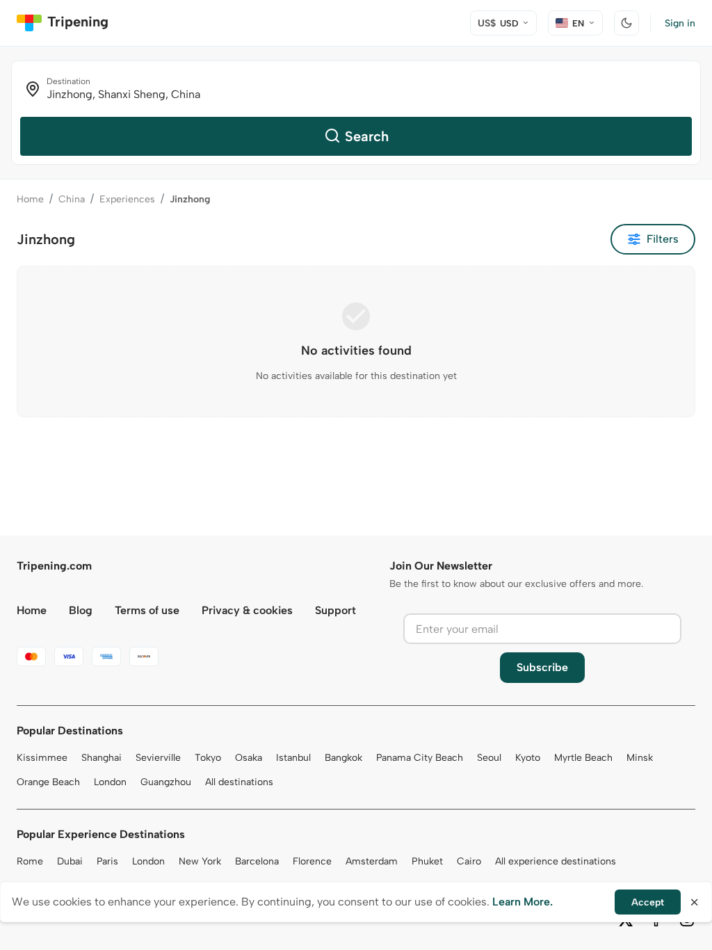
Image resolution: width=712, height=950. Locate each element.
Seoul (489, 758)
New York (200, 861)
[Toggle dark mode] (626, 22)
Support (335, 610)
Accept (647, 902)
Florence (312, 861)
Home (30, 199)
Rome (30, 861)
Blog (80, 610)
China (71, 199)
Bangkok (343, 758)
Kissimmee (42, 758)
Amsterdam (372, 861)
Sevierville (158, 758)
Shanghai (101, 758)
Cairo (469, 861)
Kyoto (527, 758)
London (110, 782)
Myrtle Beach (583, 758)
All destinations (239, 782)
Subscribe (542, 667)
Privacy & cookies (247, 610)
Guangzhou (165, 782)
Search (367, 136)
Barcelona (257, 861)
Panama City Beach (419, 758)
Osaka (248, 758)
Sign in (680, 23)
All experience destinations (555, 861)
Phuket (427, 861)
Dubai (70, 861)
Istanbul (293, 758)
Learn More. (522, 901)
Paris (107, 861)
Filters (663, 238)
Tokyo (208, 758)
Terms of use (147, 610)
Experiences (127, 199)
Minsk (639, 758)
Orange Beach (48, 782)
